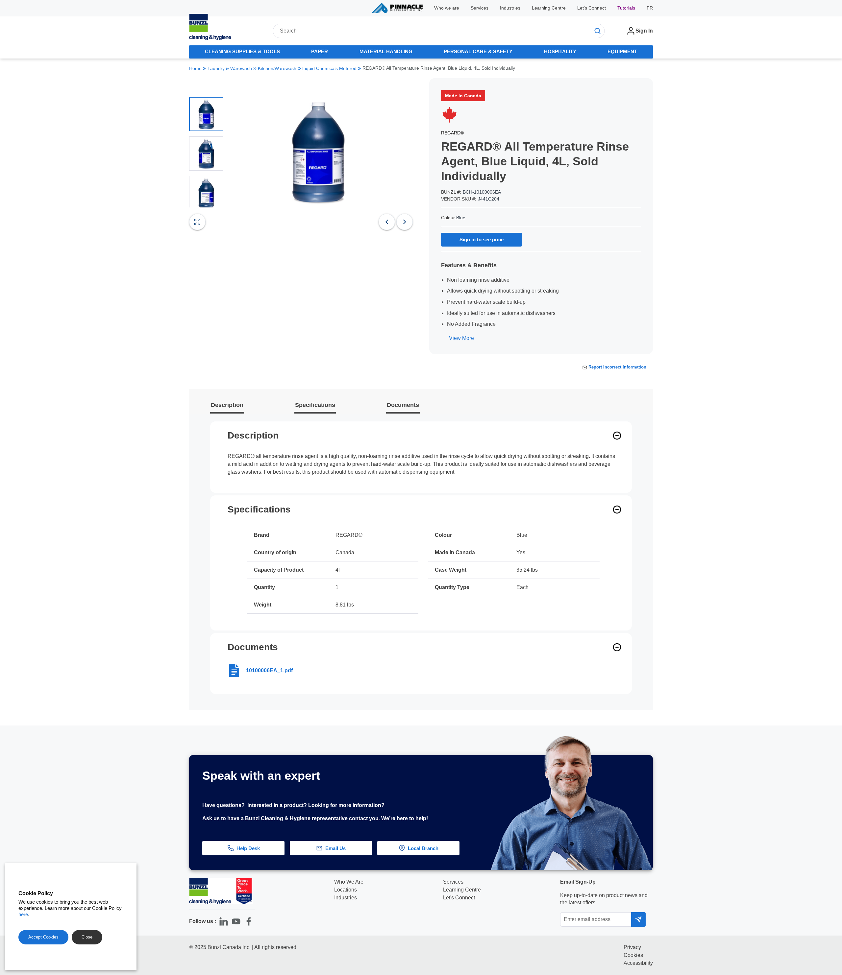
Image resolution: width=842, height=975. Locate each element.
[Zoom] (197, 222)
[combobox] (439, 31)
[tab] (242, 52)
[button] (824, 771)
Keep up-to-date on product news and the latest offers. (604, 898)
